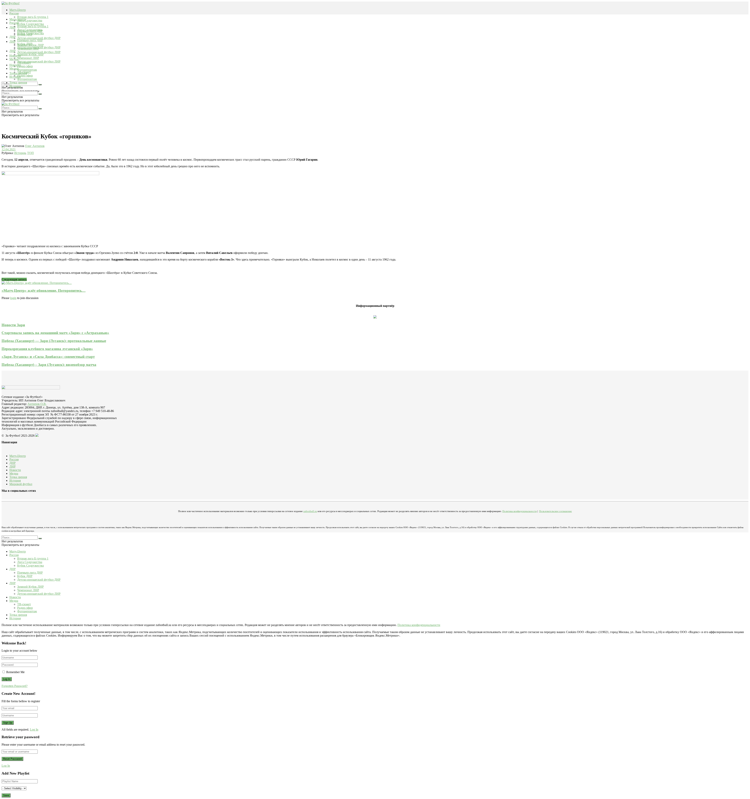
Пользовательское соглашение (555, 511)
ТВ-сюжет (24, 72)
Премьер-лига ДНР (30, 40)
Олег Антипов (35, 146)
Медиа (13, 68)
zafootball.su (310, 511)
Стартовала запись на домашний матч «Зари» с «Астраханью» (55, 333)
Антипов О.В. (37, 404)
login (13, 298)
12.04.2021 (9, 149)
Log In (34, 729)
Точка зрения (18, 82)
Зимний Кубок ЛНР (30, 54)
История (15, 86)
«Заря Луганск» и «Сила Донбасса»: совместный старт (48, 357)
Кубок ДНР (24, 44)
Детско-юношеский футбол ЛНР (39, 52)
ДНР (12, 27)
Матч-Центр (17, 10)
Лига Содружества (29, 20)
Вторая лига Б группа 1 (32, 17)
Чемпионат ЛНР (28, 58)
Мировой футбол (20, 484)
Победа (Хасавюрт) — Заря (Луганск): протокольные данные (54, 341)
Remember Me (15, 672)
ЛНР (12, 41)
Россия (14, 13)
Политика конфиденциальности (519, 511)
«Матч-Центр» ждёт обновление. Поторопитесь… (44, 290)
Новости (15, 65)
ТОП (30, 153)
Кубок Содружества (30, 24)
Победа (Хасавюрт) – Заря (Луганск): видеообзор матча (49, 365)
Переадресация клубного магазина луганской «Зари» (47, 349)
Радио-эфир (25, 66)
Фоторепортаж (27, 69)
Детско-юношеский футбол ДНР (39, 38)
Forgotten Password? (15, 686)
